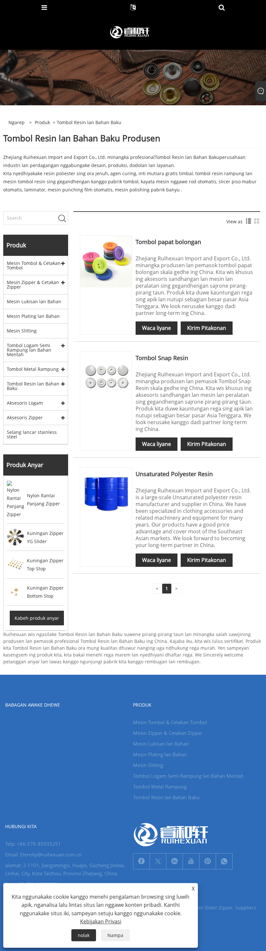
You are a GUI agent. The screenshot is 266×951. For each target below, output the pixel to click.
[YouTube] (191, 861)
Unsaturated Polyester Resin (174, 474)
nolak (84, 935)
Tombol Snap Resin (162, 358)
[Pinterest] (207, 861)
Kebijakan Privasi (100, 921)
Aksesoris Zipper (25, 417)
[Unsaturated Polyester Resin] (106, 493)
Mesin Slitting (22, 331)
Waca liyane (156, 328)
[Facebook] (141, 861)
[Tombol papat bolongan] (106, 261)
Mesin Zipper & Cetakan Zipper (33, 284)
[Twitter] (158, 861)
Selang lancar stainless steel (32, 434)
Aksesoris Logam (25, 403)
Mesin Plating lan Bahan (33, 316)
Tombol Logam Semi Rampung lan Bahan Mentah (29, 350)
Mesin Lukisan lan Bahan (34, 301)
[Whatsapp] (224, 861)
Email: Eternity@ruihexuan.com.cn (43, 854)
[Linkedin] (174, 861)
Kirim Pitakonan (206, 328)
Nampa (115, 935)
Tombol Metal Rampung (33, 369)
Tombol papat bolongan (168, 242)
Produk (42, 122)
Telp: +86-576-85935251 (33, 843)
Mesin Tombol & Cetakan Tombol (34, 265)
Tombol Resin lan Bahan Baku (187, 157)
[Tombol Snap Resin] (106, 377)
